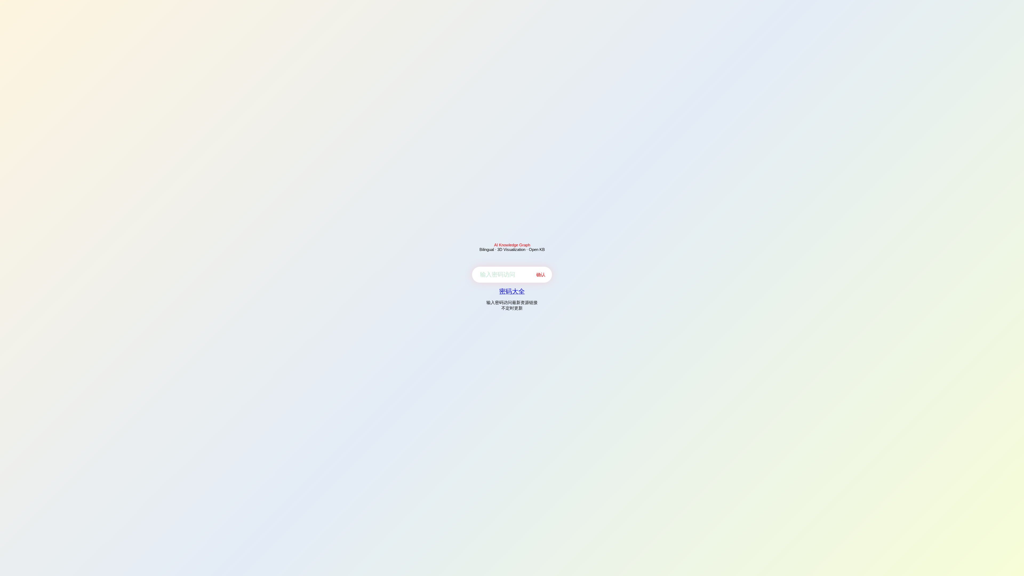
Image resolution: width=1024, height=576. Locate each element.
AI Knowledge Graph (512, 245)
